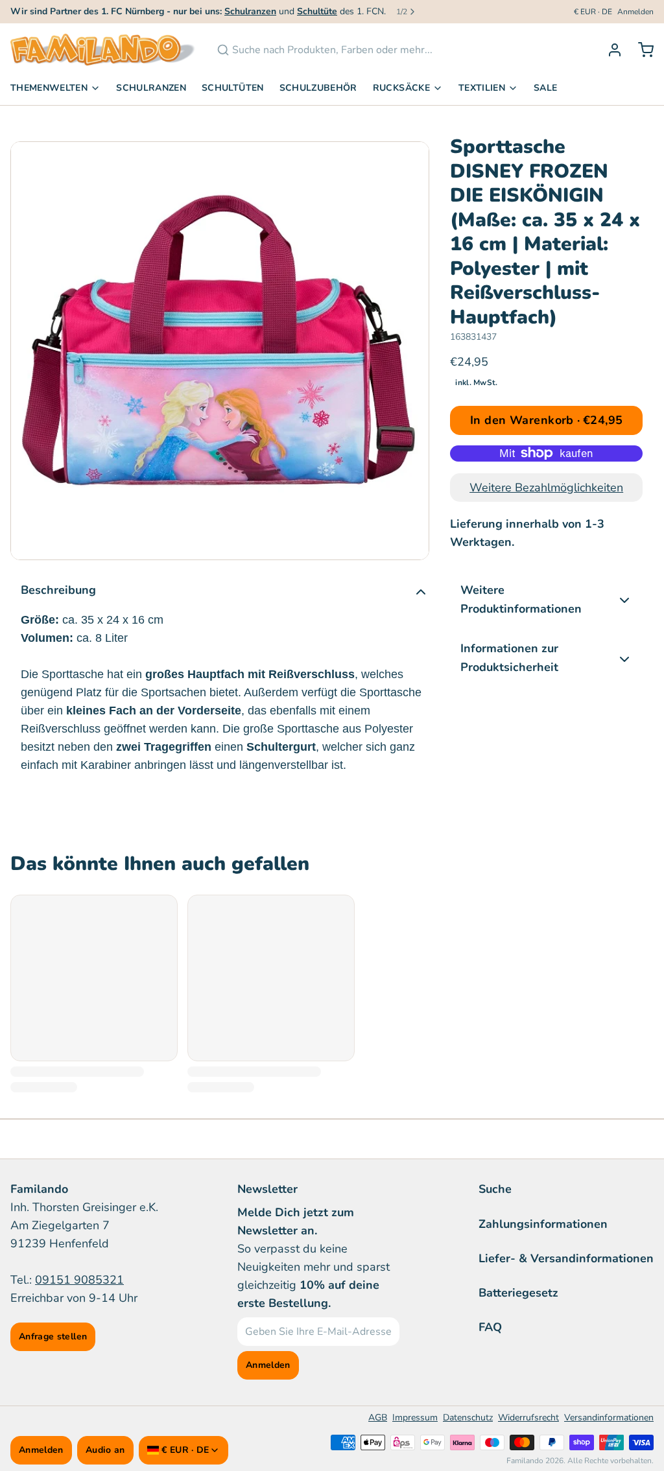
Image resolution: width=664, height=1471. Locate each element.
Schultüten (233, 88)
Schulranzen (151, 88)
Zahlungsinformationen (543, 1224)
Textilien (481, 88)
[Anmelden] (609, 50)
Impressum (415, 1417)
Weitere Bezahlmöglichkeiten (546, 487)
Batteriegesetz (518, 1292)
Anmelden (635, 11)
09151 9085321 (79, 1280)
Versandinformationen (609, 1417)
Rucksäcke (401, 88)
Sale (545, 88)
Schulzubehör (318, 88)
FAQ (490, 1327)
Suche (495, 1189)
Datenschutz (468, 1417)
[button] (546, 420)
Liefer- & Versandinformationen (566, 1258)
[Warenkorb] (641, 50)
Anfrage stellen (53, 1336)
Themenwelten (49, 88)
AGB (377, 1417)
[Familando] (103, 50)
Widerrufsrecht (528, 1417)
